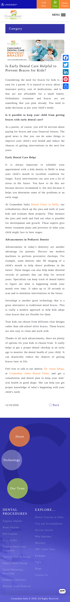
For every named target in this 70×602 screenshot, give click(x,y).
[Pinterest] (65, 79)
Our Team (17, 488)
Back (55, 405)
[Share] (65, 86)
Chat (55, 6)
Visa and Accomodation (49, 523)
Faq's (38, 562)
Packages (40, 555)
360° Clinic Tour (45, 549)
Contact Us (41, 575)
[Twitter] (65, 64)
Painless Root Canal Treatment (14, 548)
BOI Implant (10, 533)
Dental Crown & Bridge (17, 556)
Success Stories (44, 530)
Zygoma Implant (12, 521)
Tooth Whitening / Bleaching (13, 571)
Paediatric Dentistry (14, 579)
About (19, 436)
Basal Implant (11, 527)
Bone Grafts (10, 540)
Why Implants (43, 536)
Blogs (38, 568)
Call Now (43, 4)
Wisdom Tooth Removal (17, 586)
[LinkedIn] (65, 72)
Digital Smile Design (15, 563)
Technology (11, 460)
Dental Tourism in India (49, 517)
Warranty (40, 543)
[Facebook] (65, 57)
